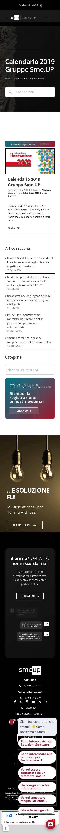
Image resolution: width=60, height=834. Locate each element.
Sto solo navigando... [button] (36, 810)
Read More (13, 227)
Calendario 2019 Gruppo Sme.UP (24, 182)
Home (8, 78)
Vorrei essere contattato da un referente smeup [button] (33, 772)
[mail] (45, 701)
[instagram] (27, 701)
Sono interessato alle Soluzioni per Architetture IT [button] (36, 757)
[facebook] (14, 701)
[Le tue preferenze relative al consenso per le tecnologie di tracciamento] (6, 828)
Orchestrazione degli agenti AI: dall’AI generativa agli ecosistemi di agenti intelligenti (29, 300)
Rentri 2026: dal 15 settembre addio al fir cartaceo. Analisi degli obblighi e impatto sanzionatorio (30, 262)
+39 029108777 (33, 697)
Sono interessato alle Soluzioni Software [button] (36, 743)
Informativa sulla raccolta (19, 822)
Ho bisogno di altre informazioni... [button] (35, 787)
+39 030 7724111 (33, 685)
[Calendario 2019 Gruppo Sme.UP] (30, 161)
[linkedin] (39, 701)
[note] (37, 727)
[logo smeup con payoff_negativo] (21, 17)
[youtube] (33, 701)
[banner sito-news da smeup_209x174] (30, 379)
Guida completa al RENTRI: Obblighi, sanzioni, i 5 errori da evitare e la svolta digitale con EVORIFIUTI (28, 281)
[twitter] (21, 701)
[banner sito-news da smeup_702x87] (30, 142)
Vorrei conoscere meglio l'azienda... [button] (34, 799)
